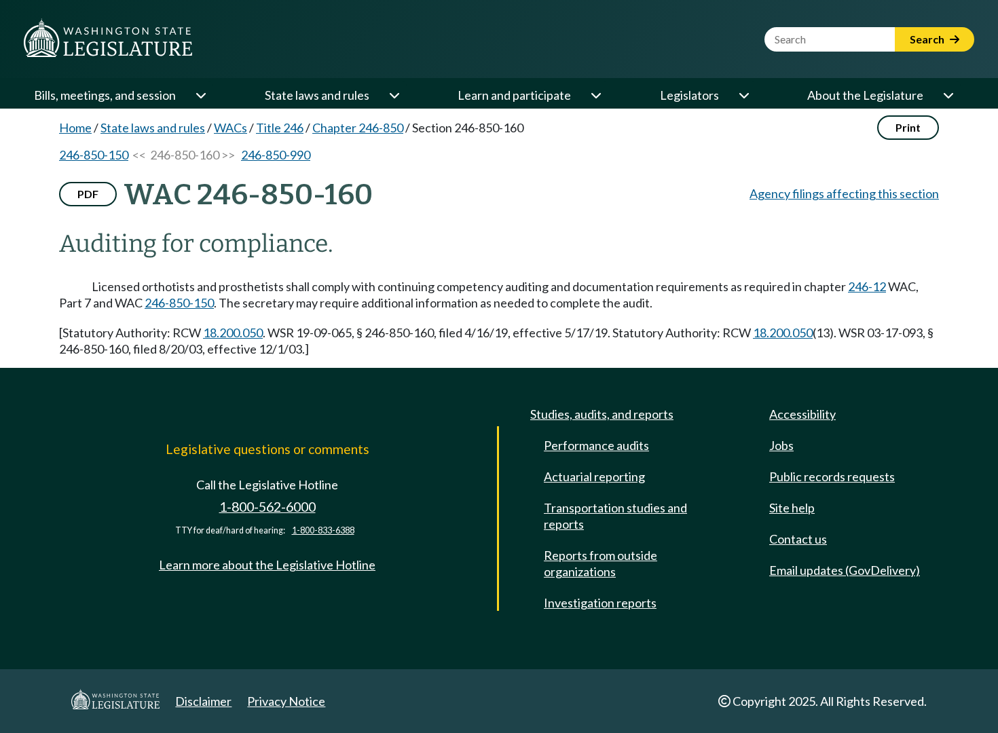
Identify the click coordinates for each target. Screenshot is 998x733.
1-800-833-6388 (323, 530)
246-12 (867, 286)
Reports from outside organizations (600, 563)
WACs (230, 127)
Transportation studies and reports (615, 515)
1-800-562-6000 (267, 506)
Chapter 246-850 (357, 127)
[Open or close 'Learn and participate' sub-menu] (595, 95)
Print (908, 127)
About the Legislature (865, 95)
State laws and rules (317, 95)
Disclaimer (203, 701)
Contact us (798, 538)
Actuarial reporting (594, 476)
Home (75, 127)
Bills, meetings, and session (105, 95)
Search (928, 39)
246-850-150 (93, 154)
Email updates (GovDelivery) (844, 570)
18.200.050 (233, 332)
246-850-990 (275, 154)
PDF (87, 193)
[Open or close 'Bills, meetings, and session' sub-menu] (200, 95)
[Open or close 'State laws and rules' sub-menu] (394, 95)
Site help (792, 507)
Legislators (689, 95)
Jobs (781, 445)
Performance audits (596, 445)
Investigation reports (600, 602)
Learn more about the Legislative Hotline (267, 564)
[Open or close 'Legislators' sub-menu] (743, 95)
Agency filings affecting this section (844, 193)
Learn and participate (514, 95)
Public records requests (832, 476)
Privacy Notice (286, 701)
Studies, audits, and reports (601, 414)
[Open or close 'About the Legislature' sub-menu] (948, 95)
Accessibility (802, 414)
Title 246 (279, 127)
